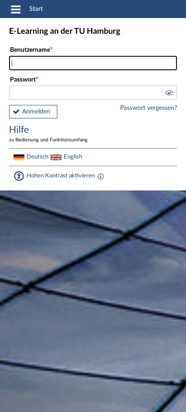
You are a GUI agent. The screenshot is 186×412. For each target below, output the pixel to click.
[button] (169, 94)
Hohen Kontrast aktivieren (61, 175)
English (73, 156)
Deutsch (37, 156)
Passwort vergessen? (148, 108)
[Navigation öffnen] (16, 11)
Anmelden (36, 112)
